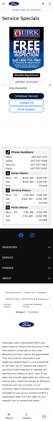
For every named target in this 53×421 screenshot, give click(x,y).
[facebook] (21, 235)
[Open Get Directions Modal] (43, 3)
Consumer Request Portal (32, 305)
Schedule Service (26, 96)
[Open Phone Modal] (49, 3)
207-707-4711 (39, 157)
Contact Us (27, 102)
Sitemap (42, 292)
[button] (50, 85)
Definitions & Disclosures (35, 299)
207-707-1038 (39, 160)
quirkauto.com (13, 292)
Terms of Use (12, 299)
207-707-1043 (39, 164)
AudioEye (33, 312)
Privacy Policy (7, 305)
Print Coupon (26, 109)
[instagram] (32, 235)
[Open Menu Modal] (3, 3)
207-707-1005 (38, 168)
